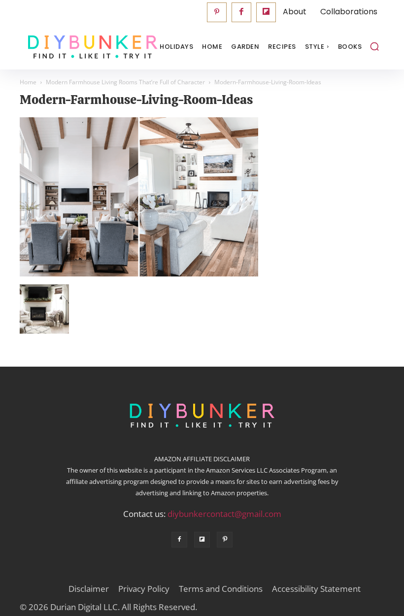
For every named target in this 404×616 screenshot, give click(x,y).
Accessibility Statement (316, 588)
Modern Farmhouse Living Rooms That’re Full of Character (125, 82)
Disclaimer (88, 588)
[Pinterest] (217, 12)
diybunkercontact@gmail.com (224, 513)
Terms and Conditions (221, 588)
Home (28, 82)
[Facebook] (241, 12)
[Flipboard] (266, 12)
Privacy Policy (143, 588)
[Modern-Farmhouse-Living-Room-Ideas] (139, 274)
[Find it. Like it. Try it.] (69, 47)
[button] (374, 46)
